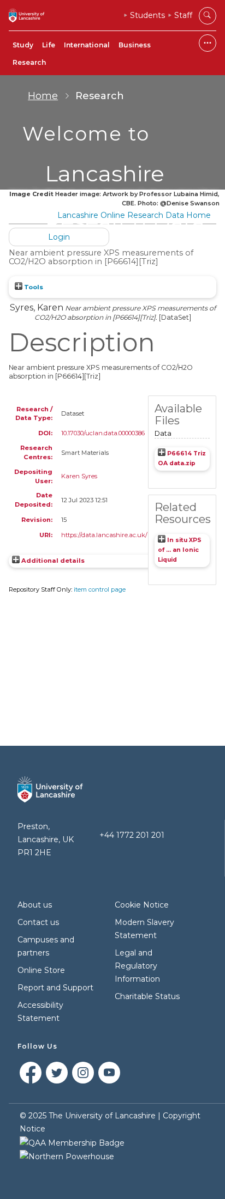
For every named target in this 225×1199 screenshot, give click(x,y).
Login (59, 237)
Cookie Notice (142, 905)
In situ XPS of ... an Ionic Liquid (180, 550)
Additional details (53, 560)
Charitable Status (147, 996)
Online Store (41, 970)
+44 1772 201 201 (131, 835)
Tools (32, 287)
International (87, 45)
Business (135, 45)
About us (34, 905)
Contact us (38, 922)
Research (29, 62)
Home (43, 96)
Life (48, 45)
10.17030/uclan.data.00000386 (103, 433)
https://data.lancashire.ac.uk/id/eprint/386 (123, 535)
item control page (100, 589)
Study (23, 45)
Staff (183, 15)
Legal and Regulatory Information (137, 966)
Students (147, 15)
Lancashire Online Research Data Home (134, 215)
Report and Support (55, 988)
